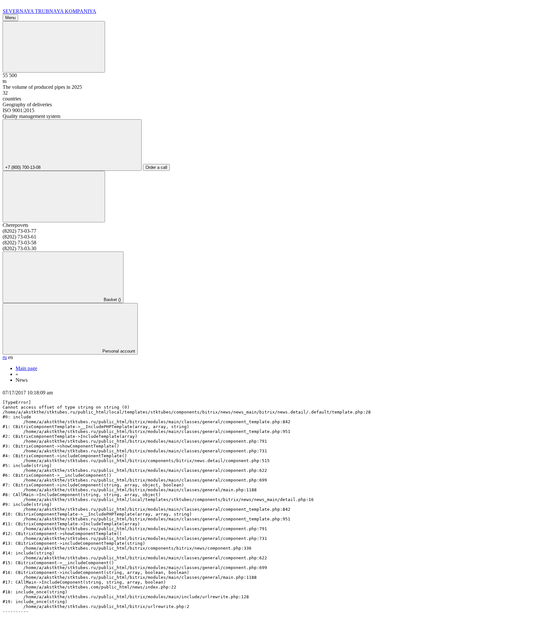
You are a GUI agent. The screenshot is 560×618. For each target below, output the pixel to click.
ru (5, 357)
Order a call (156, 167)
